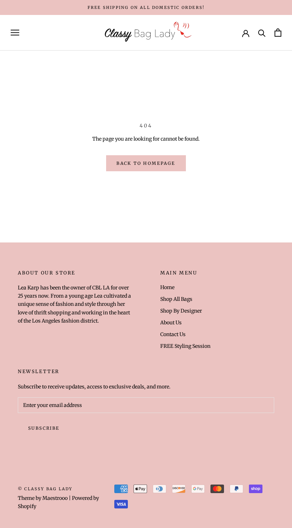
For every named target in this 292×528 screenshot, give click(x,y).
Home (167, 287)
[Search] (262, 32)
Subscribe (44, 428)
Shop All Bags (176, 299)
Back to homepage (145, 163)
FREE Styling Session (185, 346)
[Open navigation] (15, 33)
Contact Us (173, 334)
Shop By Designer (181, 311)
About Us (171, 322)
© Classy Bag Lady (45, 488)
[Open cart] (278, 32)
